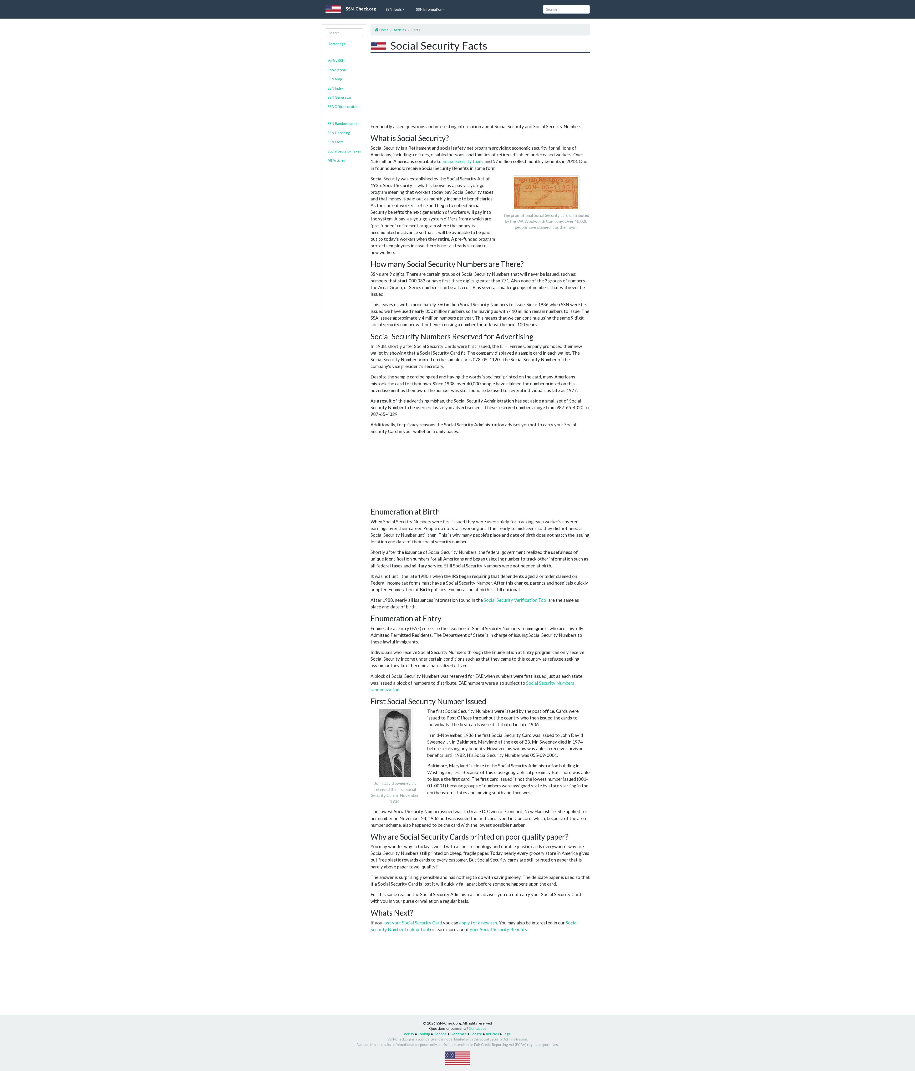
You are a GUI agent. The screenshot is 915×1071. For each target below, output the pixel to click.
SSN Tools (394, 9)
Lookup (424, 1034)
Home (383, 30)
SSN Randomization (343, 123)
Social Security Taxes (344, 151)
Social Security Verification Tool (515, 600)
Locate (476, 1034)
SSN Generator (339, 97)
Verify (409, 1034)
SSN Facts (336, 142)
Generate (458, 1034)
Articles (400, 30)
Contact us (477, 1028)
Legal (507, 1034)
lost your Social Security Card (412, 922)
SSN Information (429, 9)
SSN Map (335, 79)
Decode (440, 1034)
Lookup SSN (337, 70)
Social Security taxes (462, 161)
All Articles (336, 160)
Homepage (337, 43)
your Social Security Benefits (498, 929)
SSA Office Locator (343, 106)
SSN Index (336, 88)
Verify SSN (336, 60)
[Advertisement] (344, 244)
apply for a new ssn (478, 922)
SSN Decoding (339, 133)
